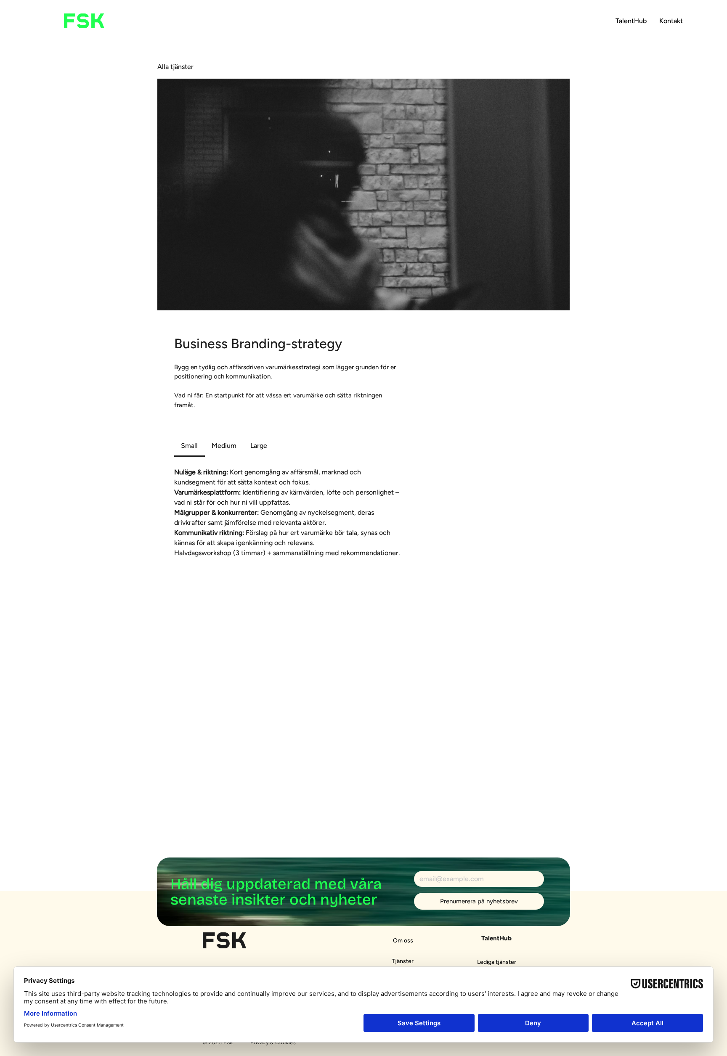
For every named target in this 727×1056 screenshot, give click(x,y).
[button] (631, 21)
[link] (189, 446)
